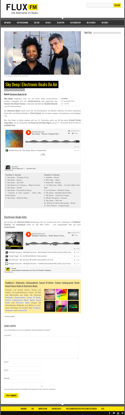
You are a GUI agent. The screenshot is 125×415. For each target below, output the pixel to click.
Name (6, 362)
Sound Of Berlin (34, 298)
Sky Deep (8, 99)
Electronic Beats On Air (18, 94)
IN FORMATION (75, 22)
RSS (102, 408)
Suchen (117, 5)
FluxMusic (37, 308)
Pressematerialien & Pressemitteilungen (81, 408)
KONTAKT (24, 408)
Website (7, 378)
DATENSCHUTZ (56, 408)
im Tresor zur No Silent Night (39, 123)
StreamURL (22, 310)
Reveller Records (50, 104)
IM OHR (36, 22)
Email (6, 370)
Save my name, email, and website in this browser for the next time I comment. (30, 389)
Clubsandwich (9, 227)
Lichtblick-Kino (9, 125)
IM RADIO (7, 22)
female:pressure (34, 101)
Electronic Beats (13, 111)
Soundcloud (20, 225)
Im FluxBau (91, 22)
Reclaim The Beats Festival (14, 104)
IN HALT (48, 22)
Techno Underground (13, 300)
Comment (8, 335)
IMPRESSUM (42, 408)
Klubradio (9, 298)
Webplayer (9, 310)
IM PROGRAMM (22, 22)
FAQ (32, 408)
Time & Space (35, 113)
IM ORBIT (105, 22)
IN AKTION (60, 22)
